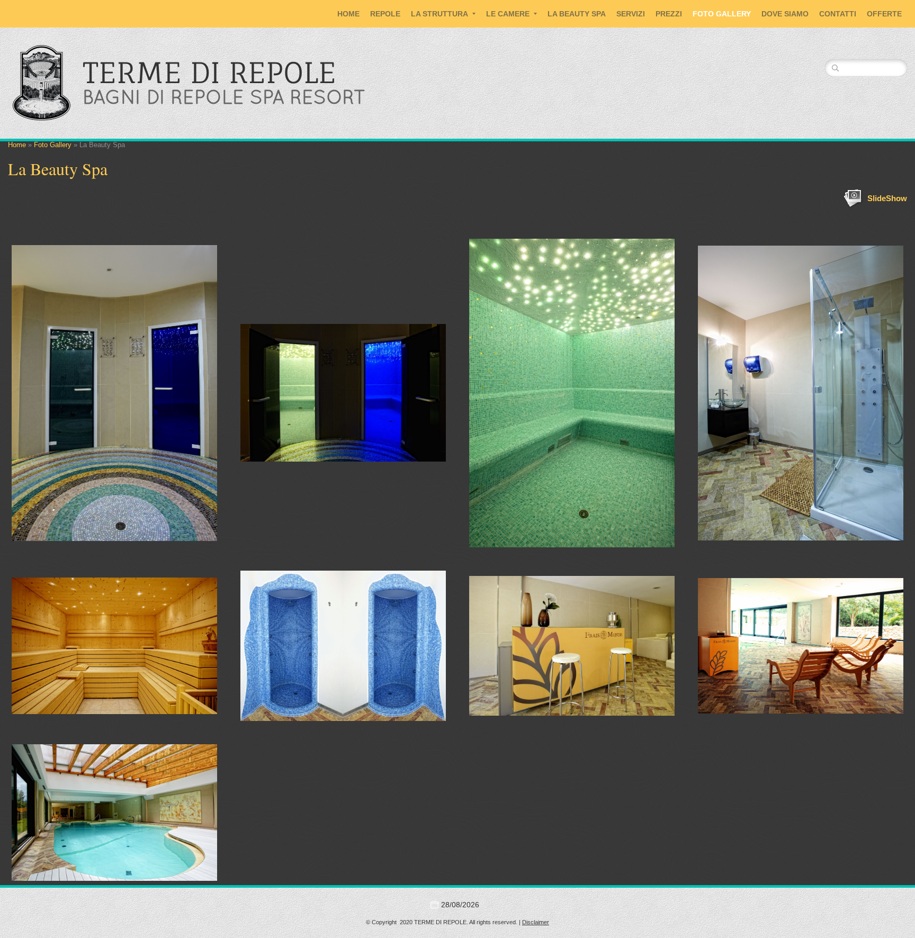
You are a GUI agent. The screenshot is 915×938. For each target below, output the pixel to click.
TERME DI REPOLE (209, 72)
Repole (385, 14)
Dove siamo (785, 14)
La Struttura (439, 14)
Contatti (837, 14)
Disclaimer (535, 922)
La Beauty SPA (577, 14)
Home (348, 14)
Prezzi (669, 14)
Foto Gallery (722, 14)
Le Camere (508, 14)
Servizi (630, 14)
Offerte (884, 14)
